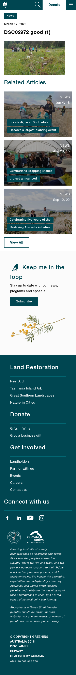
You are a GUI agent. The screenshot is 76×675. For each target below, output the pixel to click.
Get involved (28, 448)
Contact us (19, 490)
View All (16, 242)
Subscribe (24, 301)
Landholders (20, 461)
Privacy (16, 651)
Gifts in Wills (20, 428)
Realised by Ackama (27, 656)
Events (15, 476)
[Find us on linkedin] (19, 519)
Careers (16, 483)
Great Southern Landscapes (32, 395)
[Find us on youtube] (30, 519)
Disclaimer (19, 646)
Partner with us (22, 468)
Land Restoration (34, 367)
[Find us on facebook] (7, 519)
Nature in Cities (22, 402)
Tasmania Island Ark (26, 388)
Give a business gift (26, 435)
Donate (54, 4)
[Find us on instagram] (42, 519)
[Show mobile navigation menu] (71, 5)
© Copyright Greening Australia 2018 (29, 639)
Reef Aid (17, 381)
